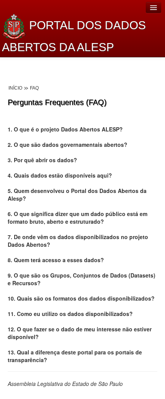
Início (15, 88)
